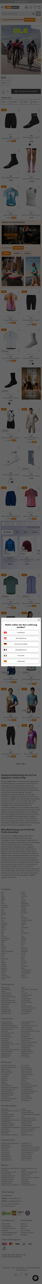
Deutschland (21, 644)
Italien (21, 656)
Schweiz (21, 633)
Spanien (21, 661)
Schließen (39, 620)
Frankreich (21, 650)
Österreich (21, 638)
